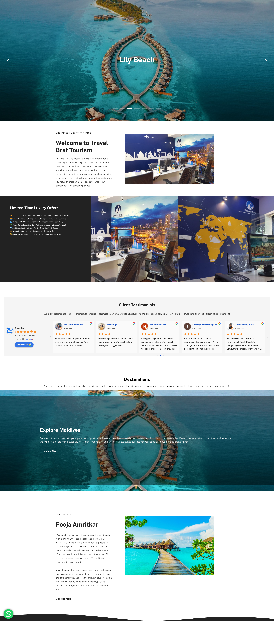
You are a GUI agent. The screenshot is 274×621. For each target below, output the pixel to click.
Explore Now (50, 451)
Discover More (63, 598)
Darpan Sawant (71, 324)
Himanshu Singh (201, 324)
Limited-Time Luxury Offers (34, 208)
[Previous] (100, 239)
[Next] (265, 239)
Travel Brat (64, 158)
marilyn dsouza (114, 324)
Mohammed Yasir (243, 324)
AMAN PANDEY (157, 324)
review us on (22, 344)
